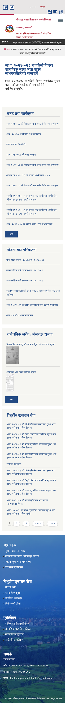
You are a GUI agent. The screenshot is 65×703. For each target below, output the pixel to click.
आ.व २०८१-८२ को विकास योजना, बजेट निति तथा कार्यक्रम (32, 185)
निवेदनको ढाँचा (13, 603)
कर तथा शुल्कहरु (14, 567)
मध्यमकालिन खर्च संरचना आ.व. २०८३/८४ (24, 270)
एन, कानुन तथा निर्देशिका (18, 561)
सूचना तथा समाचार (15, 551)
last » (52, 523)
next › (38, 523)
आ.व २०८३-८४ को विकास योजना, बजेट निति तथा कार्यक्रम (32, 124)
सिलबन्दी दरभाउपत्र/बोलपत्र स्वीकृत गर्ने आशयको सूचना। (31, 344)
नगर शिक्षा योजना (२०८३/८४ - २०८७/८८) (25, 260)
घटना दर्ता (10, 587)
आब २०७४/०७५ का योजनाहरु (19, 315)
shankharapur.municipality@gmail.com (30, 678)
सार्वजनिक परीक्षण (14, 640)
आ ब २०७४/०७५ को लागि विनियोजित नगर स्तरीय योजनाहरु (32, 305)
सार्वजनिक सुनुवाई (14, 634)
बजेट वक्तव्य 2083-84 (16, 144)
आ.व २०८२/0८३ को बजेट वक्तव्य (21, 154)
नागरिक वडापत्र (14, 464)
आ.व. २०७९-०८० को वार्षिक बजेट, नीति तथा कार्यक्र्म (29, 224)
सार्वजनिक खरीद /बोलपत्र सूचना (22, 556)
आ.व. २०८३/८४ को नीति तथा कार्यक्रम (23, 134)
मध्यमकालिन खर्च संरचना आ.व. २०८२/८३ (24, 280)
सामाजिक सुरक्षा (13, 592)
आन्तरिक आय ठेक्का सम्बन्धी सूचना (21, 372)
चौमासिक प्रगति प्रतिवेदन (18, 629)
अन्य (11, 234)
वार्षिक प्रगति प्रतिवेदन (17, 623)
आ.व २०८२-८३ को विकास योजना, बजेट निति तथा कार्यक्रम (32, 165)
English (32, 7)
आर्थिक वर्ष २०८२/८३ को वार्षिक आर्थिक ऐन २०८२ (28, 175)
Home (7, 49)
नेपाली (42, 7)
